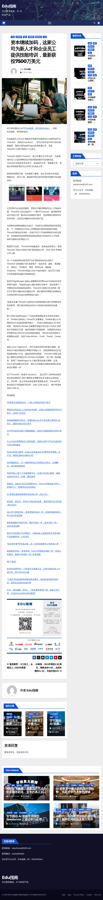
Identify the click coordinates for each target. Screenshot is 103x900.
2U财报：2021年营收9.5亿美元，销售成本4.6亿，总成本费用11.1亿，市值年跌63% (48, 667)
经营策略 (31, 37)
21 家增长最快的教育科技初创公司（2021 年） (28, 494)
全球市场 (18, 37)
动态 (25, 37)
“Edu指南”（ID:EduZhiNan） (38, 128)
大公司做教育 (54, 714)
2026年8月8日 (63, 796)
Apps (69, 895)
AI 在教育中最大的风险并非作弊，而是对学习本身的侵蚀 (75, 790)
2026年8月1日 (14, 824)
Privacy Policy (79, 895)
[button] (94, 23)
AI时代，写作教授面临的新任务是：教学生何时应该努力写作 (76, 817)
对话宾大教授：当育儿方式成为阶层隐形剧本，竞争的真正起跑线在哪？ (26, 792)
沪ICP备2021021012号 (38, 895)
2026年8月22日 (14, 796)
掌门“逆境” (11, 562)
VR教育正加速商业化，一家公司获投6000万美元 (28, 402)
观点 (15, 717)
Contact (89, 895)
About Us (97, 895)
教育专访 (9, 714)
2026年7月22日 (63, 824)
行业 (44, 37)
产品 (12, 37)
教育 (51, 717)
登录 (26, 752)
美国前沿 (38, 37)
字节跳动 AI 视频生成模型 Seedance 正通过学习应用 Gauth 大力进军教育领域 (24, 819)
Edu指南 (9, 6)
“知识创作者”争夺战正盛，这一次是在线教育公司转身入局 (32, 544)
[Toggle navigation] (49, 23)
